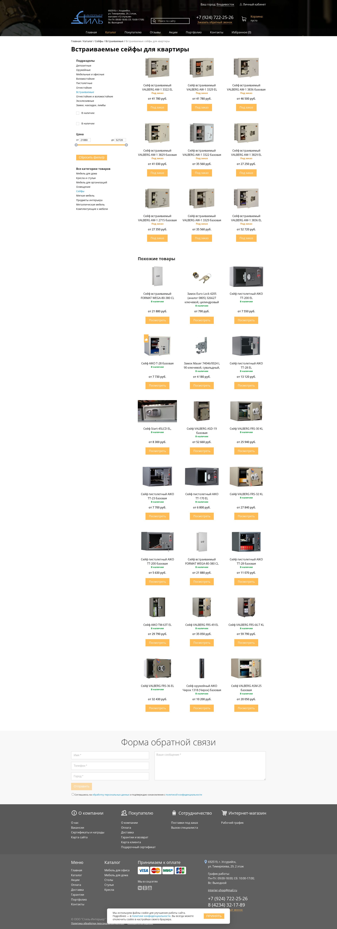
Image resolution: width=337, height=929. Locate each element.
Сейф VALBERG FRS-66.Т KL (246, 625)
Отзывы (155, 32)
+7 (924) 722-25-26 (214, 17)
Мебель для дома (86, 173)
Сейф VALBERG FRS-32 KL (246, 494)
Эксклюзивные (85, 100)
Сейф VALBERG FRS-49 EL (201, 625)
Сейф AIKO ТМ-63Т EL (157, 625)
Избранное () (241, 32)
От (77, 139)
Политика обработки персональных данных (97, 923)
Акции (173, 32)
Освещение (83, 186)
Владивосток (225, 4)
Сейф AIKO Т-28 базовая (157, 363)
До (112, 139)
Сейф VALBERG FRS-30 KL (246, 429)
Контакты (216, 32)
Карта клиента (131, 842)
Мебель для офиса (117, 870)
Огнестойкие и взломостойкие (94, 96)
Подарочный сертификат (138, 847)
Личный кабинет (254, 4)
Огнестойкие (84, 87)
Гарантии (77, 895)
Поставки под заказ (184, 823)
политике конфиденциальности (151, 916)
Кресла (109, 890)
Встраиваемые (85, 92)
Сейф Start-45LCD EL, (157, 429)
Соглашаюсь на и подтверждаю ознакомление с (138, 794)
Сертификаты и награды (87, 832)
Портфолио (194, 32)
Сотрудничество (195, 813)
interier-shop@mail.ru (222, 890)
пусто (257, 18)
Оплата (126, 828)
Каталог (110, 32)
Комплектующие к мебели (92, 209)
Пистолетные (84, 83)
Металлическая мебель (90, 204)
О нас (75, 823)
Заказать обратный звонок (214, 22)
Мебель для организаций (91, 182)
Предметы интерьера (89, 200)
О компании (90, 813)
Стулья (109, 885)
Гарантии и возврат (134, 837)
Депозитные (83, 65)
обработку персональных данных (111, 794)
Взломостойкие (85, 78)
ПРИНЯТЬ (214, 916)
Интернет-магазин (247, 813)
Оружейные (83, 70)
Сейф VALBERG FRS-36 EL (157, 686)
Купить (157, 107)
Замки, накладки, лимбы (91, 105)
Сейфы (80, 191)
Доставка (127, 832)
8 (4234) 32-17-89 (226, 905)
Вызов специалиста (184, 828)
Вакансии (77, 828)
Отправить (81, 786)
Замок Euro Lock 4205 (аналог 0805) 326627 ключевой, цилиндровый (202, 298)
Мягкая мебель (85, 195)
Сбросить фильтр (91, 157)
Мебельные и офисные (90, 74)
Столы (108, 880)
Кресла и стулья (86, 178)
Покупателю (133, 32)
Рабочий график (232, 823)
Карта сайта (79, 837)
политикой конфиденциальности (184, 794)
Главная (91, 32)
